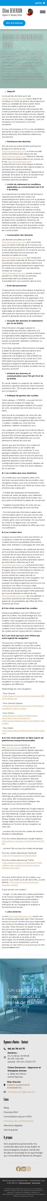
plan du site (36, 1183)
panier (39, 3)
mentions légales (24, 1183)
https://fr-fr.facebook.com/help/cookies (19, 855)
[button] (14, 23)
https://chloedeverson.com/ (14, 99)
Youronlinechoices (13, 748)
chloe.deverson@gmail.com (21, 1092)
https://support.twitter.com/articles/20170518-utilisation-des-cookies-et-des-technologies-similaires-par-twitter (22, 865)
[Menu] (42, 12)
